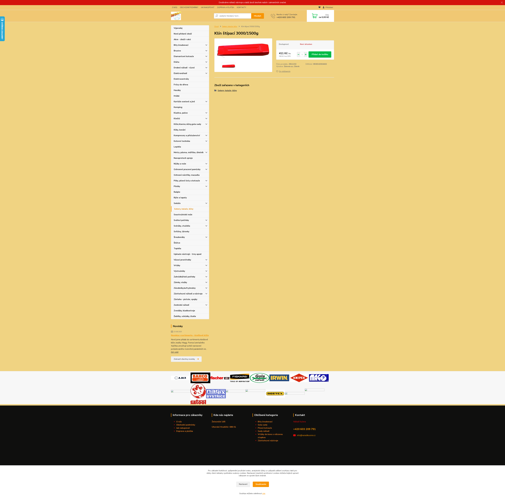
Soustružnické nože (183, 214)
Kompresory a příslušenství (187, 135)
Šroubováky (179, 237)
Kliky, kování (179, 130)
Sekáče (177, 203)
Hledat (257, 15)
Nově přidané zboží (183, 33)
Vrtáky (177, 265)
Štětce (177, 243)
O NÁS (174, 7)
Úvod (216, 26)
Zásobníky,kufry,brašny (185, 288)
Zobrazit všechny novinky (184, 359)
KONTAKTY (241, 7)
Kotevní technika (182, 141)
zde (263, 493)
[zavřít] (502, 2)
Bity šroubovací (181, 45)
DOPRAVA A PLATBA (225, 7)
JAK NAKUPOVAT (207, 7)
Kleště (177, 118)
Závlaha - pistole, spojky (185, 299)
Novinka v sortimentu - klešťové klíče (190, 335)
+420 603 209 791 (286, 17)
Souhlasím (261, 484)
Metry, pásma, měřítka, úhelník (188, 152)
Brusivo (177, 50)
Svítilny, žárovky (181, 231)
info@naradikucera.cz (306, 435)
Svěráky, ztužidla (182, 226)
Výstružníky (179, 271)
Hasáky (177, 90)
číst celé (174, 352)
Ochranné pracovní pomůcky (187, 169)
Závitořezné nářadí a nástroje (188, 293)
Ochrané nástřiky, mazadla (187, 175)
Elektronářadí (180, 73)
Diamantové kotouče (184, 56)
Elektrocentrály (181, 79)
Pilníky (177, 186)
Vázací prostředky (182, 259)
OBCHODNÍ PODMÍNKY (189, 7)
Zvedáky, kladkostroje (184, 310)
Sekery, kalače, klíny (183, 209)
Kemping (178, 107)
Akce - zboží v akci (182, 39)
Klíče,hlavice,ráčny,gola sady (187, 124)
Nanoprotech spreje (183, 158)
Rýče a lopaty (180, 197)
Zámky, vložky (180, 282)
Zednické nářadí (181, 305)
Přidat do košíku (320, 54)
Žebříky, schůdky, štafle (185, 316)
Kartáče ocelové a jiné (184, 101)
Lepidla (177, 146)
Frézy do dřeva (181, 84)
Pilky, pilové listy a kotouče (187, 180)
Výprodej (178, 28)
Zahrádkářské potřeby (184, 276)
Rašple (177, 192)
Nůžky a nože (180, 163)
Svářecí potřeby (181, 220)
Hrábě (176, 96)
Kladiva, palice (181, 113)
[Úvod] (191, 16)
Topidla (177, 248)
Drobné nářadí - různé (184, 67)
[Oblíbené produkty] (319, 7)
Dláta (176, 62)
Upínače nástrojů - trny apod (187, 254)
